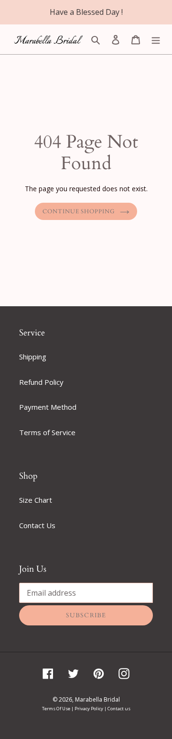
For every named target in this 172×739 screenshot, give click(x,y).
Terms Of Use (56, 708)
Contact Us (37, 525)
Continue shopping (79, 211)
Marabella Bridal (97, 699)
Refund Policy (41, 382)
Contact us (119, 708)
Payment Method (47, 407)
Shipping (32, 356)
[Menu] (156, 39)
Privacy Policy (89, 708)
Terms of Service (47, 432)
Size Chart (35, 500)
